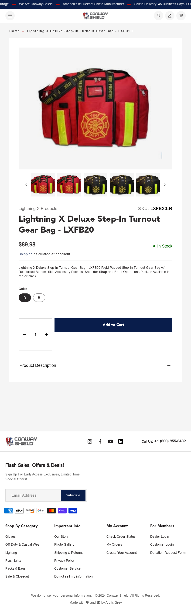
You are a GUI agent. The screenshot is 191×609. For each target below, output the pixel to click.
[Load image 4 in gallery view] (121, 184)
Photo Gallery (64, 544)
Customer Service (67, 568)
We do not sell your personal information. (61, 595)
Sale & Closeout (17, 576)
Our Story (61, 536)
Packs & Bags (15, 568)
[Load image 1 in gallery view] (43, 184)
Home (14, 31)
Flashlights (13, 560)
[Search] (158, 15)
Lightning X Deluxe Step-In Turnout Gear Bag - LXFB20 (80, 31)
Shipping (26, 254)
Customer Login (162, 544)
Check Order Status (121, 536)
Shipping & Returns (68, 552)
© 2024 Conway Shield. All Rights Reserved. (127, 595)
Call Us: (147, 441)
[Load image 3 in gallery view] (95, 184)
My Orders (114, 544)
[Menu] (10, 15)
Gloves (10, 536)
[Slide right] (165, 184)
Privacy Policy (64, 560)
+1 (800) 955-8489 (170, 441)
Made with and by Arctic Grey (95, 602)
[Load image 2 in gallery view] (69, 184)
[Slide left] (26, 184)
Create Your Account (121, 552)
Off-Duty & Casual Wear (23, 544)
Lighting (11, 552)
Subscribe (73, 495)
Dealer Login (159, 536)
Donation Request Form (168, 552)
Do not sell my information (73, 576)
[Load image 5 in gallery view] (148, 184)
